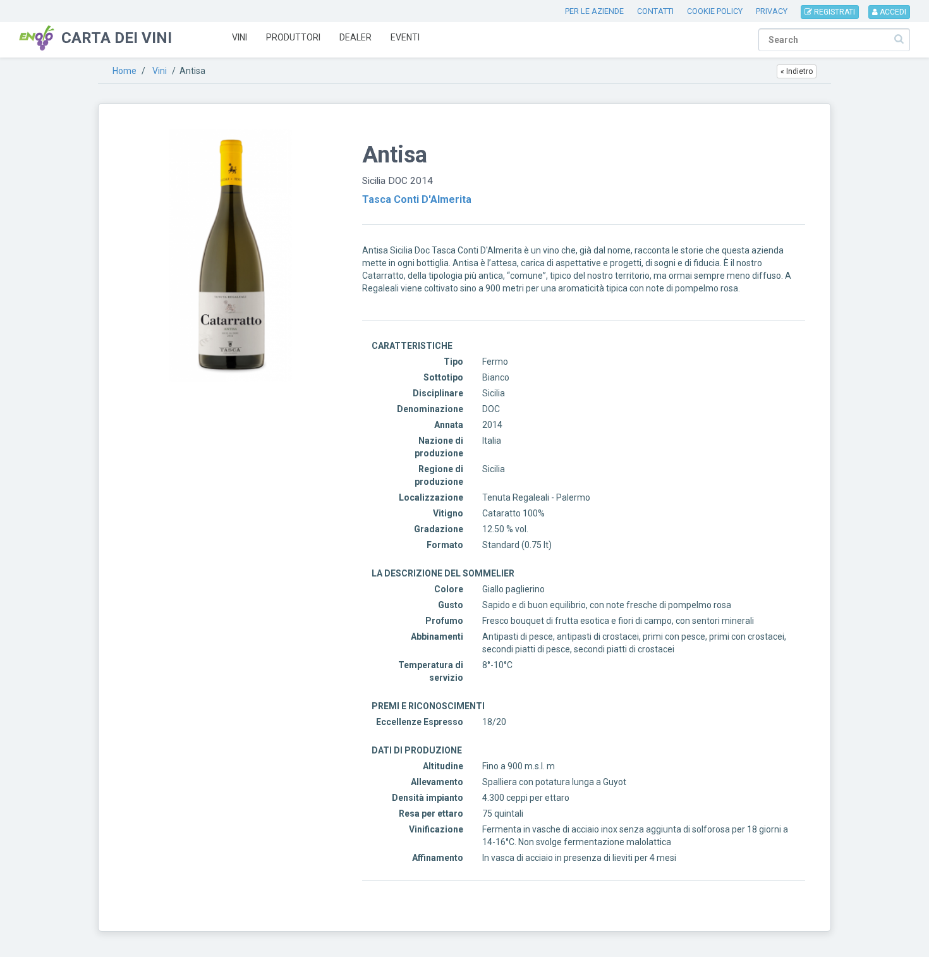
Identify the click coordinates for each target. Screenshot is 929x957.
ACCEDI (892, 12)
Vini (239, 37)
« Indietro (796, 71)
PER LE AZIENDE (594, 11)
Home (124, 71)
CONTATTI (655, 11)
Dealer (355, 37)
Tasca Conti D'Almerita (416, 199)
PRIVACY (771, 11)
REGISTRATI (833, 12)
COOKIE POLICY (715, 11)
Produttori (293, 37)
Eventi (405, 37)
